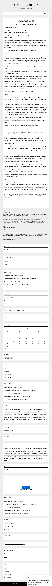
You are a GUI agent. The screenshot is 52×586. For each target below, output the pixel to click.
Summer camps (39, 417)
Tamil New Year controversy (19, 419)
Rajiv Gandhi (6, 417)
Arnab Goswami (25, 409)
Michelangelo (42, 414)
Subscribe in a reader (8, 249)
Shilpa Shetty (26, 417)
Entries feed (6, 371)
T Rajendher (35, 419)
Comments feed (7, 374)
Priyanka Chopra (32, 415)
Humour (39, 411)
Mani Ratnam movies (24, 414)
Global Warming (26, 412)
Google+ (6, 261)
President (27, 415)
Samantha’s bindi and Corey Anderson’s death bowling (16, 287)
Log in (5, 368)
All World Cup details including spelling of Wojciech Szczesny (17, 284)
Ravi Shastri (10, 417)
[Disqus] (26, 227)
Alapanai (19, 409)
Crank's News (7, 300)
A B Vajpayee (6, 409)
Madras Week (14, 414)
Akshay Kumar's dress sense (13, 409)
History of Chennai (33, 412)
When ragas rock (31, 577)
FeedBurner (29, 489)
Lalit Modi (10, 414)
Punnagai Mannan (38, 415)
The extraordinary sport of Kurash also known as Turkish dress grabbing (20, 278)
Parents (12, 415)
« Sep (5, 348)
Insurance (45, 412)
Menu (45, 13)
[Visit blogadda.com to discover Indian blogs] (14, 310)
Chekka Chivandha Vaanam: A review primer (13, 275)
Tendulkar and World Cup (28, 419)
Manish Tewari (30, 414)
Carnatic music (39, 409)
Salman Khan (21, 417)
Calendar (35, 409)
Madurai (19, 414)
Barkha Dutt (30, 409)
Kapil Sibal (7, 414)
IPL (4, 414)
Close (50, 575)
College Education (16, 412)
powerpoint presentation (21, 415)
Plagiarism (15, 415)
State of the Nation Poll (32, 417)
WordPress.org (7, 377)
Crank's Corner (26, 5)
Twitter (5, 264)
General (6, 303)
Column (21, 412)
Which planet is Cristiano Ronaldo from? (13, 281)
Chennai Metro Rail (8, 412)
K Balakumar (32, 24)
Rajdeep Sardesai (45, 415)
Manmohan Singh (36, 414)
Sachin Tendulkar (16, 417)
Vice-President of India (41, 419)
